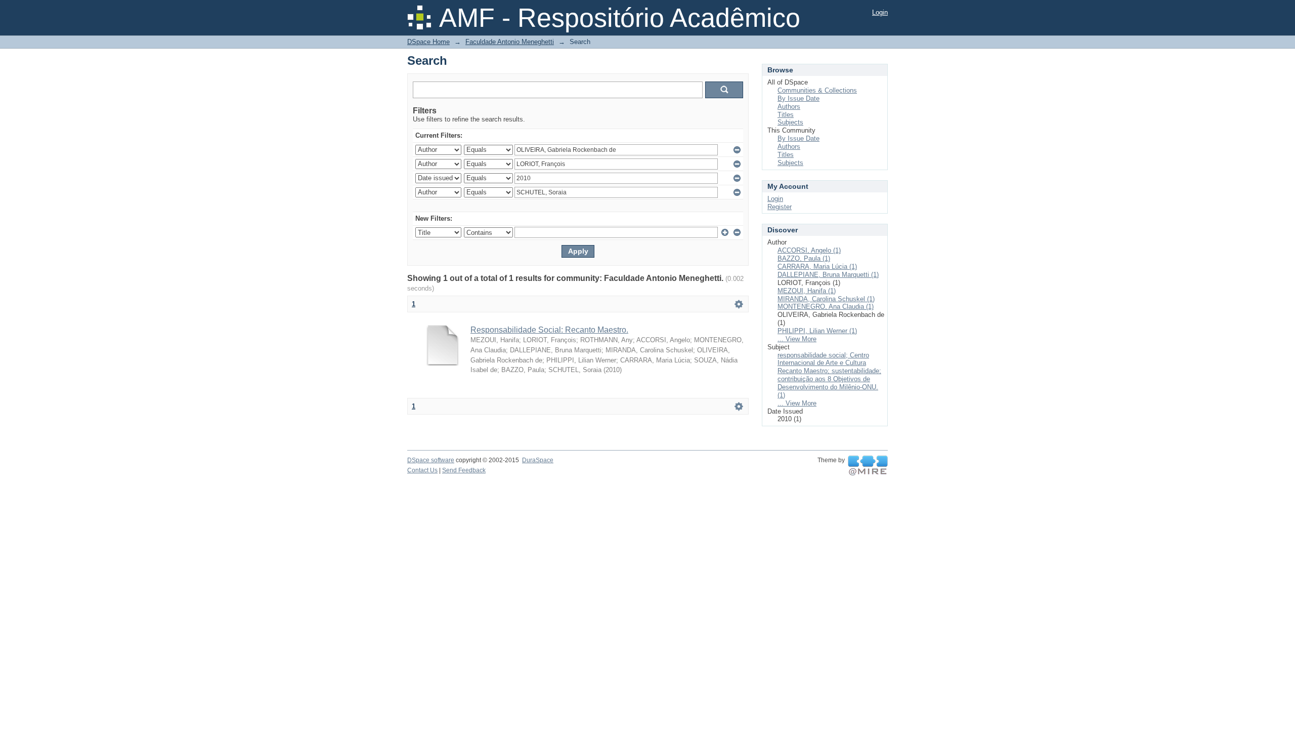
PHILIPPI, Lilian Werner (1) (817, 331)
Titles (786, 114)
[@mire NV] (868, 465)
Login (880, 12)
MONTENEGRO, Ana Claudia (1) (826, 306)
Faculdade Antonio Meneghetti (509, 42)
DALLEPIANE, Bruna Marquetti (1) (828, 274)
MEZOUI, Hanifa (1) (807, 291)
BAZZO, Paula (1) (804, 258)
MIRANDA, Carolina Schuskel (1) (826, 299)
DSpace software (430, 460)
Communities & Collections (817, 90)
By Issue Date (798, 98)
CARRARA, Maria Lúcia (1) (817, 266)
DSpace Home (428, 42)
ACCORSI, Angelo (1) (809, 250)
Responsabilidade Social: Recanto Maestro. (549, 330)
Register (779, 207)
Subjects (790, 122)
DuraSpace (537, 460)
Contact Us (422, 470)
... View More (797, 339)
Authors (789, 106)
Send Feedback (464, 470)
